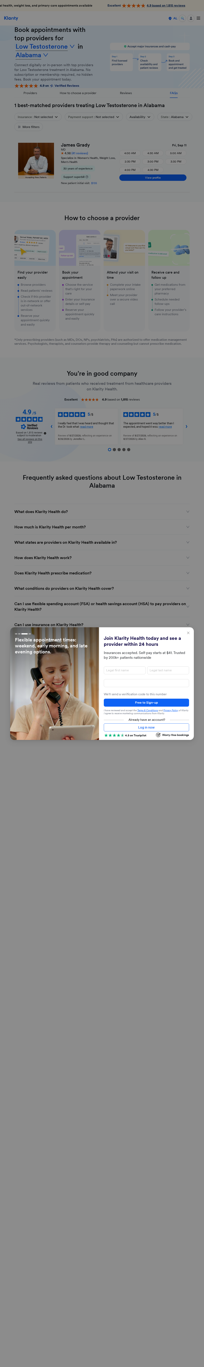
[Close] (188, 633)
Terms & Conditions (147, 710)
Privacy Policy (170, 710)
